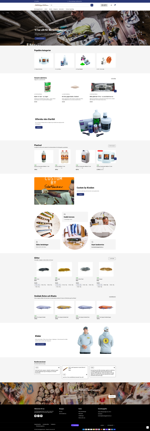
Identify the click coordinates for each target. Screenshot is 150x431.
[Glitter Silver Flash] (85, 269)
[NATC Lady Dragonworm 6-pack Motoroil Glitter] (65, 369)
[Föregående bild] (35, 44)
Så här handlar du (62, 413)
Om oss (60, 411)
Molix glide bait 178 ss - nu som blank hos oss (101, 96)
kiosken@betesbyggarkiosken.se (97, 247)
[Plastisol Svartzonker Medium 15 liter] (106, 156)
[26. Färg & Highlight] (85, 60)
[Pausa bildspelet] (43, 44)
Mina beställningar (82, 411)
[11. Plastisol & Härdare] (43, 60)
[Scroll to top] (147, 427)
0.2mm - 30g (37, 284)
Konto (80, 409)
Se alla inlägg (113, 78)
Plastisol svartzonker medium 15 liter (104, 166)
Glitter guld (57, 279)
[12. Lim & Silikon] (64, 60)
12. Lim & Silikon (58, 69)
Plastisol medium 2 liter (60, 166)
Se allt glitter (112, 258)
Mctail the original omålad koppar (104, 317)
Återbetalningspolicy (40, 426)
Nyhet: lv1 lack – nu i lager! (41, 96)
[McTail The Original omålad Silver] (85, 307)
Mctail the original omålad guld (61, 317)
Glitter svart (36, 279)
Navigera (61, 409)
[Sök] (92, 5)
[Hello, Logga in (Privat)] (111, 5)
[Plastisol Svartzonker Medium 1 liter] (43, 156)
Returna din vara (82, 417)
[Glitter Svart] (43, 269)
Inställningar (81, 415)
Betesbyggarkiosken (41, 429)
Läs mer (35, 101)
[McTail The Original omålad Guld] (64, 307)
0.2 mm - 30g (58, 284)
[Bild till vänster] (34, 91)
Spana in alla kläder (40, 344)
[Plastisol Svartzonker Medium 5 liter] (85, 156)
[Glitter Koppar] (106, 269)
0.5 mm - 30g (64, 284)
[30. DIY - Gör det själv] (106, 60)
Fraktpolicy (53, 424)
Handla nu (39, 127)
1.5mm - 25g (37, 286)
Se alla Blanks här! (112, 296)
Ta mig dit (80, 194)
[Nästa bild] (41, 44)
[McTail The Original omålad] (43, 307)
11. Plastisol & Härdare (38, 69)
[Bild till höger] (115, 91)
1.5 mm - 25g (58, 286)
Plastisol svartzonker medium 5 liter (83, 166)
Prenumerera (112, 396)
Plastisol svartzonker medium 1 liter (41, 166)
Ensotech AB (52, 429)
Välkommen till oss (39, 409)
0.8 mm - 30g (70, 284)
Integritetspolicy (37, 424)
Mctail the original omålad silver (82, 317)
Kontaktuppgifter (102, 409)
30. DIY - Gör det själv (100, 69)
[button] (114, 5)
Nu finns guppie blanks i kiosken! (70, 96)
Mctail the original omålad (39, 317)
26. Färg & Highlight (79, 69)
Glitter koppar (99, 279)
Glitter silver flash (79, 279)
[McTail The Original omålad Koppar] (106, 307)
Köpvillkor (37, 1)
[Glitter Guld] (64, 269)
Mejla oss (105, 5)
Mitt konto (81, 413)
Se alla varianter (112, 145)
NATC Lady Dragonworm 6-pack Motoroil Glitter (76, 368)
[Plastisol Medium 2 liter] (64, 156)
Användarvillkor (46, 424)
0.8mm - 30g (49, 284)
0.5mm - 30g (43, 284)
